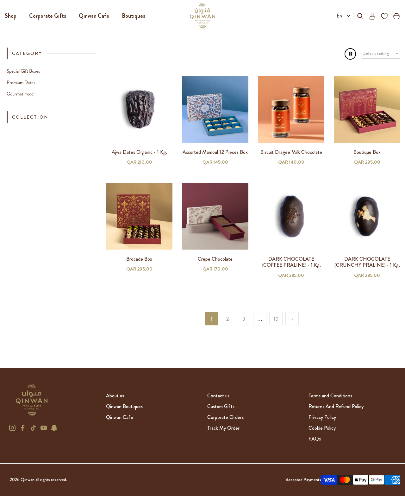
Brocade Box (139, 259)
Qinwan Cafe (94, 16)
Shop (10, 16)
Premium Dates (21, 82)
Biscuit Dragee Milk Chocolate (291, 152)
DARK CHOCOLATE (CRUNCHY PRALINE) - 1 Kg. (367, 262)
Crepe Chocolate (215, 259)
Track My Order (223, 428)
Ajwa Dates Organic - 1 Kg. (139, 152)
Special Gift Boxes (23, 71)
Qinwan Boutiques (124, 406)
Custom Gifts (220, 406)
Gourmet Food (20, 93)
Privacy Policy (322, 417)
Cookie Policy (322, 428)
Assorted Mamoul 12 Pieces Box (215, 152)
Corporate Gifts (47, 16)
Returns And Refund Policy (336, 406)
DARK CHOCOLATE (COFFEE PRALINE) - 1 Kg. (291, 262)
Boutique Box (367, 152)
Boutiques (133, 16)
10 (276, 319)
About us (115, 395)
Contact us (218, 395)
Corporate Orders (225, 417)
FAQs (314, 438)
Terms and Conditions (330, 395)
